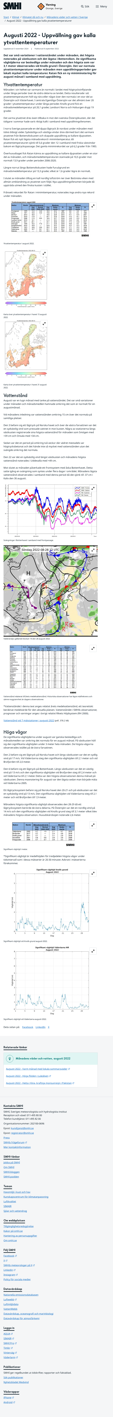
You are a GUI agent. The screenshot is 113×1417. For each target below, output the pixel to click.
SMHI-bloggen (12, 1172)
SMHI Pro (25, 1343)
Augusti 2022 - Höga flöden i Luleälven (28, 1076)
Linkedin (24, 1270)
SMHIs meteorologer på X (34, 1265)
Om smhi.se (10, 1240)
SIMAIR (7, 1206)
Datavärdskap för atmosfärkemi (21, 1318)
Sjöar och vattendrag (15, 1211)
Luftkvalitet (10, 1201)
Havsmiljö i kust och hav (17, 1192)
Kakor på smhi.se (13, 1231)
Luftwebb (25, 1299)
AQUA (23, 1333)
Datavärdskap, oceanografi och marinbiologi (28, 1313)
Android (24, 1402)
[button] (85, 6)
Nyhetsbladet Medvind (16, 1382)
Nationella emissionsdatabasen (21, 1294)
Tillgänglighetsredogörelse (19, 1226)
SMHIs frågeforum (30, 1142)
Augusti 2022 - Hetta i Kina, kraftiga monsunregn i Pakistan (40, 1083)
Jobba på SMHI (12, 1162)
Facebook (27, 1027)
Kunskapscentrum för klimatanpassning (26, 1196)
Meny (103, 6)
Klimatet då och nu (33, 17)
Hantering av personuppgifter (20, 1235)
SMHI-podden (11, 1176)
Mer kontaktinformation (17, 1147)
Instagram (25, 1274)
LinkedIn (41, 1027)
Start (6, 17)
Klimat (15, 17)
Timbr (23, 1348)
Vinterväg (25, 1352)
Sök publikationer (13, 1377)
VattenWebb (10, 1309)
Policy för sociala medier (17, 1279)
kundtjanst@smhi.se (22, 1128)
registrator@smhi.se (22, 1133)
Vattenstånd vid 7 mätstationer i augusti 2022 (29, 720)
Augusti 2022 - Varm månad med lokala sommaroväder (38, 1069)
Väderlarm (25, 1357)
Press (7, 1137)
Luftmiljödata (11, 1304)
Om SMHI (9, 1167)
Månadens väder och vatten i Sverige (67, 17)
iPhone (23, 1397)
